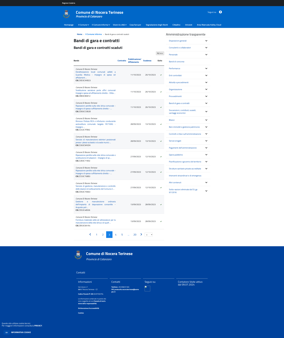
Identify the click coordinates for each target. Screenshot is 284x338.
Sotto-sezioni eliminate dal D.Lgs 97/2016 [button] (183, 191)
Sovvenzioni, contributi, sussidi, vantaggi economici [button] (182, 112)
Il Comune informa (100, 24)
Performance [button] (174, 68)
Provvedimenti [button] (175, 96)
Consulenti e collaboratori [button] (180, 47)
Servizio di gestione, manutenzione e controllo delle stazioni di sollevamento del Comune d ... (96, 187)
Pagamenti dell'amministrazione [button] (183, 147)
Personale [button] (173, 54)
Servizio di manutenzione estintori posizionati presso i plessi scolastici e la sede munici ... (96, 141)
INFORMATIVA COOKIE (21, 332)
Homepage (68, 24)
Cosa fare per (135, 24)
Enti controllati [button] (175, 75)
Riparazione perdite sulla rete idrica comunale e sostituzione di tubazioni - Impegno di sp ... (96, 156)
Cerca (161, 53)
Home (79, 34)
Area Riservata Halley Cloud (209, 24)
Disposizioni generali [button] (178, 40)
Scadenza (147, 60)
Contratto (122, 60)
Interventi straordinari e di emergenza (185, 175)
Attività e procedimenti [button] (178, 82)
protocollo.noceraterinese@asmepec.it (125, 290)
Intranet (188, 24)
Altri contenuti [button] (175, 182)
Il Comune (82, 24)
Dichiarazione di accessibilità (88, 308)
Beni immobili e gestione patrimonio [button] (184, 126)
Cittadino (176, 24)
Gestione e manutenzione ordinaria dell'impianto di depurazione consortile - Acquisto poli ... (96, 204)
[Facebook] (220, 12)
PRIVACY (38, 325)
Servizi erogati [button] (175, 140)
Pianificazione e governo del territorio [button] (185, 161)
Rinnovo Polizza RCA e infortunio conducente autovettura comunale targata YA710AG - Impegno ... (96, 124)
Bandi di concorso (176, 61)
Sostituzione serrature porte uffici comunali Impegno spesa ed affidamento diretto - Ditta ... (96, 92)
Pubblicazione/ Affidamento (134, 60)
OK (7, 332)
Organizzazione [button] (175, 89)
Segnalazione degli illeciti (157, 24)
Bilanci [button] (172, 119)
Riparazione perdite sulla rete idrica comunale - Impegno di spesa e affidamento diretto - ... (96, 172)
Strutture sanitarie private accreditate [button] (185, 168)
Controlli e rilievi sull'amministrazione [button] (185, 133)
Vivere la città (119, 24)
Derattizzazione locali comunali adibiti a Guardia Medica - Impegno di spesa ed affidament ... (96, 74)
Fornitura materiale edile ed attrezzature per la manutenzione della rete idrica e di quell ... (96, 221)
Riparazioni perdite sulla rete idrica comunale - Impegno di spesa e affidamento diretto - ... (96, 107)
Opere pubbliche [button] (176, 154)
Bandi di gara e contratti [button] (179, 103)
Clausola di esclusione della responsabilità (92, 302)
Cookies (81, 313)
